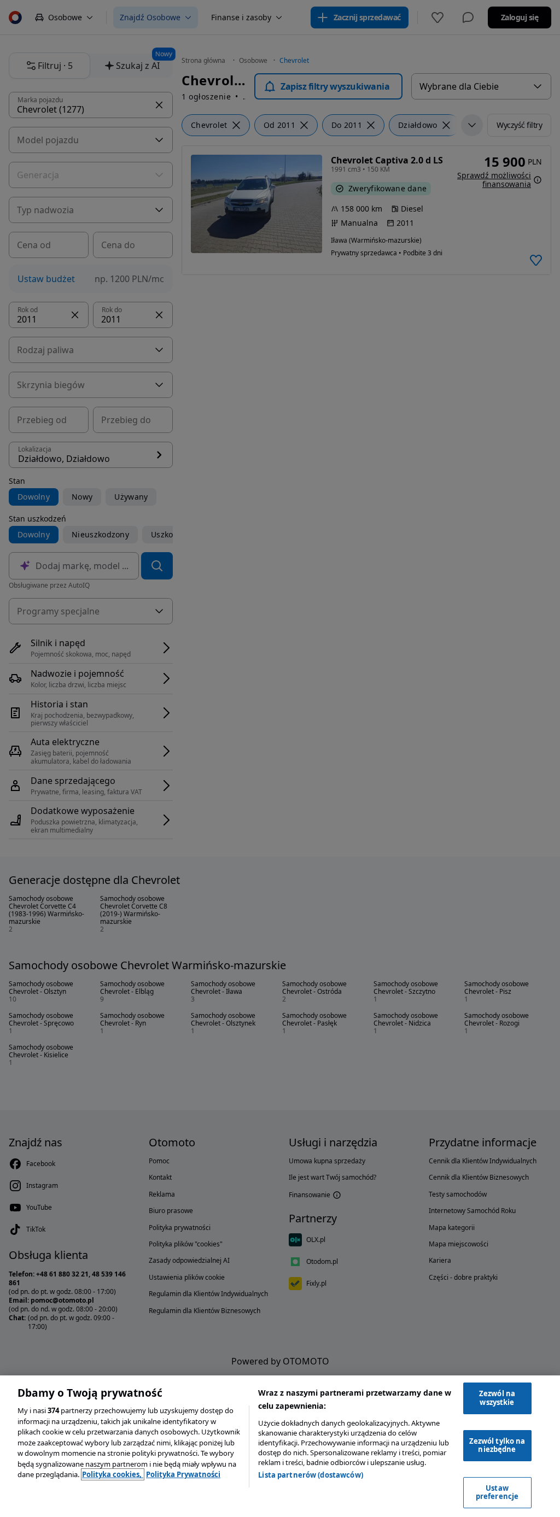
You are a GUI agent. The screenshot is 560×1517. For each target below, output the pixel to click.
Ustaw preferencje (497, 1492)
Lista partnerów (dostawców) (310, 1475)
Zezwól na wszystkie (497, 1398)
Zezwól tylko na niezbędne (497, 1445)
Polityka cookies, (112, 1474)
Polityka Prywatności (183, 1474)
